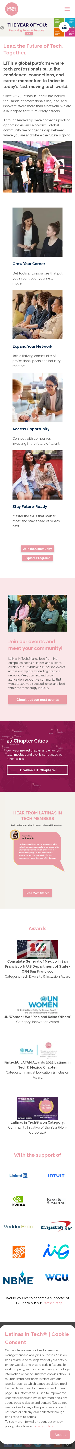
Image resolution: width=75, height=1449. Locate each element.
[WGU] (56, 1278)
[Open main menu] (67, 9)
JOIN (29, 34)
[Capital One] (56, 1227)
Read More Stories (37, 893)
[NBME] (18, 1278)
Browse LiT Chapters (37, 770)
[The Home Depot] (18, 1252)
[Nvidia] (18, 1201)
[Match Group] (56, 1252)
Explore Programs (37, 558)
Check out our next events (37, 699)
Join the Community (37, 548)
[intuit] (56, 1176)
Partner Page (52, 1303)
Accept (60, 1435)
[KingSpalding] (56, 1201)
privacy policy (43, 1426)
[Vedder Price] (18, 1227)
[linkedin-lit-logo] (18, 1176)
